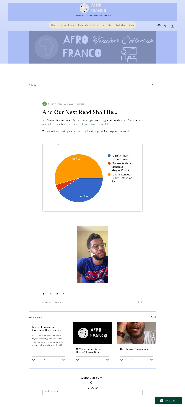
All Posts (32, 85)
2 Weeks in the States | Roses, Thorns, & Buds (89, 350)
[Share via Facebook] (43, 293)
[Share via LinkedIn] (57, 293)
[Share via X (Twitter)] (50, 293)
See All (153, 317)
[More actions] (141, 103)
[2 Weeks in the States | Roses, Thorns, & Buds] (92, 333)
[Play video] (92, 254)
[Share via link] (63, 293)
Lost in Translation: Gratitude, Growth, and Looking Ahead (46, 328)
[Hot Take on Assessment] (136, 333)
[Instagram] (92, 388)
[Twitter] (88, 388)
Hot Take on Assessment (134, 348)
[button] (172, 26)
